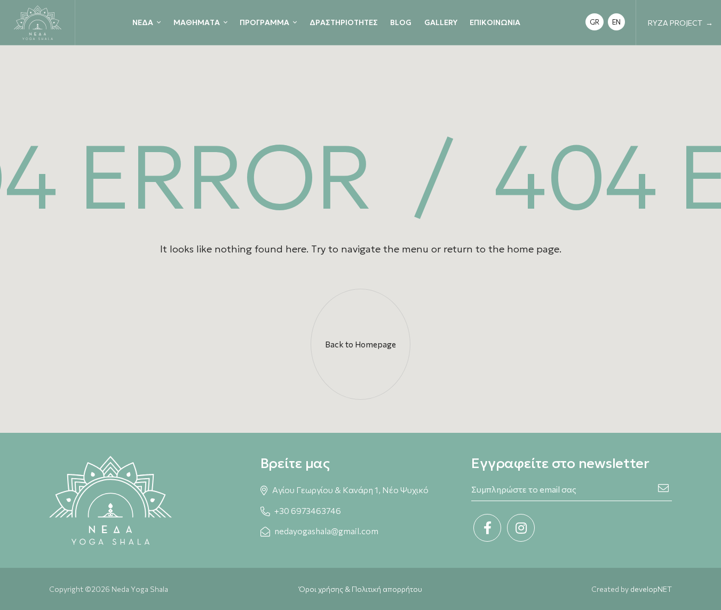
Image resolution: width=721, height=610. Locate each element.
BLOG (400, 22)
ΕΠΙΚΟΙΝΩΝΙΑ (495, 22)
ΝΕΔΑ (142, 22)
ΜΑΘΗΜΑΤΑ (196, 22)
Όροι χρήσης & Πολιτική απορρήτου (360, 588)
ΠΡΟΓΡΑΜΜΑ (264, 22)
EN (616, 22)
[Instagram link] (521, 528)
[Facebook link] (487, 528)
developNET (651, 588)
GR (594, 22)
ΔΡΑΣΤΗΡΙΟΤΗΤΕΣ (344, 22)
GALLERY (440, 22)
